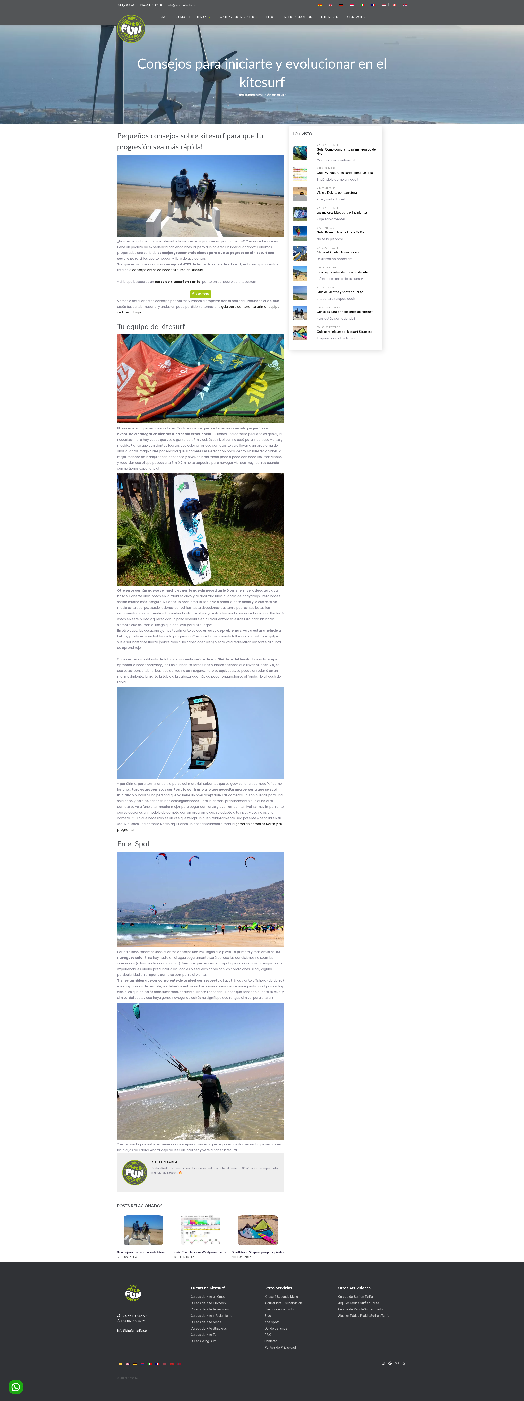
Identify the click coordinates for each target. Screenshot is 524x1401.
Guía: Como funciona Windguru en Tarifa (200, 1252)
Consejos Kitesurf (328, 267)
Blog (267, 1316)
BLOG (270, 17)
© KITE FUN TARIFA (127, 1378)
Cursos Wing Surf (203, 1341)
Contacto (202, 294)
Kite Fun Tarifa (164, 1162)
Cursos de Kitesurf (208, 1287)
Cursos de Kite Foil (204, 1335)
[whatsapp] (132, 5)
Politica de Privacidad (280, 1347)
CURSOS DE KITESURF (192, 17)
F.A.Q (267, 1335)
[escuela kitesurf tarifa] (320, 5)
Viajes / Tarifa (325, 287)
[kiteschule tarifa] (341, 5)
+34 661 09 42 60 (134, 1316)
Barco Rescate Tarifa (279, 1309)
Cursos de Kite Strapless (209, 1328)
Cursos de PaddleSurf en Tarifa (360, 1309)
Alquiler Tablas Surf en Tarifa (358, 1303)
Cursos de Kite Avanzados (210, 1309)
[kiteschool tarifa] (330, 5)
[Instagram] (119, 5)
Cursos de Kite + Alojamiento (211, 1316)
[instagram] (383, 1363)
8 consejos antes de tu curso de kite (342, 272)
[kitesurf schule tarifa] (172, 1363)
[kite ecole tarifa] (157, 1363)
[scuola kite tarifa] (150, 1363)
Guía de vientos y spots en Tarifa (340, 292)
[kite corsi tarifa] (362, 5)
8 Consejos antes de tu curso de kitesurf (142, 1252)
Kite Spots (272, 1322)
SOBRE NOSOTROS (298, 17)
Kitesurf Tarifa (326, 168)
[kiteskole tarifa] (405, 5)
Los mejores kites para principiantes (342, 212)
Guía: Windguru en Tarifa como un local (345, 172)
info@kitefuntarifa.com (133, 1331)
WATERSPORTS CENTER (237, 17)
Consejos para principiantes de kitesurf (345, 311)
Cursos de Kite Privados (208, 1303)
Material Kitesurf (327, 145)
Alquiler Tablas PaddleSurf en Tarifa (363, 1316)
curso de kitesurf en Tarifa (178, 281)
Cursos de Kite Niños (206, 1322)
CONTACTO (356, 17)
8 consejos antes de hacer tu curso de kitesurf (166, 270)
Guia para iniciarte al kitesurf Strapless (344, 331)
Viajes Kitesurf (326, 188)
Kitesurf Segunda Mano (281, 1297)
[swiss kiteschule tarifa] (394, 5)
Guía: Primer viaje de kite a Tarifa (340, 232)
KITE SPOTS (329, 17)
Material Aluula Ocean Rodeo (338, 252)
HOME (162, 17)
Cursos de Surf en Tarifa (355, 1297)
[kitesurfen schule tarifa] (164, 1363)
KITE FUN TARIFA (127, 1256)
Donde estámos (275, 1328)
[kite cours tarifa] (373, 5)
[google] (390, 1363)
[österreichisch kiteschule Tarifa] (384, 5)
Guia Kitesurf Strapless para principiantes (258, 1252)
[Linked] (127, 5)
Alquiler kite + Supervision (283, 1303)
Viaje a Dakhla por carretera (337, 192)
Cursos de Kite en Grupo (208, 1297)
